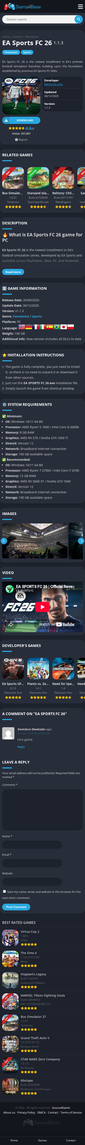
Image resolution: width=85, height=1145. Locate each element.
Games (17, 37)
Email (6, 855)
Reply (21, 747)
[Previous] (4, 541)
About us (9, 1112)
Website (7, 873)
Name (7, 836)
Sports (27, 52)
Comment (9, 785)
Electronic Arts (53, 84)
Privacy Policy (26, 1112)
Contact (53, 1112)
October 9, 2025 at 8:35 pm (33, 733)
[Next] (81, 541)
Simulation (32, 37)
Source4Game (61, 1108)
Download (25, 120)
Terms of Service (71, 1112)
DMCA (41, 1112)
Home (6, 37)
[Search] (79, 19)
